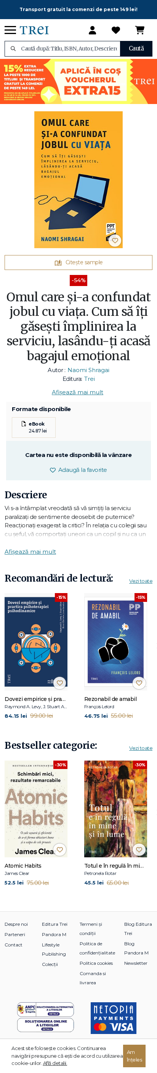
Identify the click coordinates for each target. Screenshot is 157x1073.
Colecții (50, 964)
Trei (89, 378)
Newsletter (135, 963)
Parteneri (15, 934)
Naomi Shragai (88, 370)
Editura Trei (54, 924)
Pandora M (54, 934)
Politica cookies (96, 963)
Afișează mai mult (77, 392)
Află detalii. (55, 1063)
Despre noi (16, 924)
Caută (136, 48)
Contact (13, 945)
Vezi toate (140, 581)
